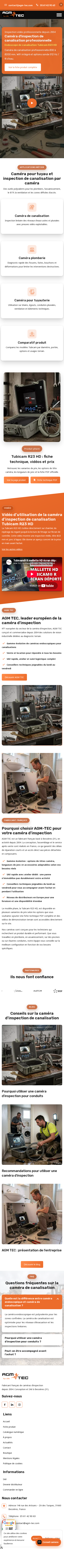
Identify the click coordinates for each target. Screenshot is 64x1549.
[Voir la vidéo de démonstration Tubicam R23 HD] (32, 103)
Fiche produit (9, 1426)
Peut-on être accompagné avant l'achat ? (25, 1352)
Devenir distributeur (12, 1484)
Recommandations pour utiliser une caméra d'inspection (29, 1173)
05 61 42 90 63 (47, 5)
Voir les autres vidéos (12, 549)
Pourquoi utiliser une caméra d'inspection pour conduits (24, 1093)
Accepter (37, 1538)
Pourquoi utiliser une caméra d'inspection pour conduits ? (23, 1339)
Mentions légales (11, 1458)
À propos (7, 1437)
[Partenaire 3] (36, 991)
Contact (7, 1447)
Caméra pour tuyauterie (32, 300)
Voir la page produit (16, 480)
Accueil (6, 1421)
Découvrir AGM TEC (14, 677)
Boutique (7, 1452)
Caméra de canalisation (32, 216)
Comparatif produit (32, 342)
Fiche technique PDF (47, 480)
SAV (5, 1479)
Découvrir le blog (32, 1264)
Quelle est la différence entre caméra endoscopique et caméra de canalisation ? (28, 1302)
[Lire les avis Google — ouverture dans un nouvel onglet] (9, 1526)
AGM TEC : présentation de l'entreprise (32, 1250)
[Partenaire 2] (16, 991)
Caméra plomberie (32, 258)
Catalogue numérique (13, 1432)
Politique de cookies (12, 1463)
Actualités (8, 1442)
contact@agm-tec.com (20, 5)
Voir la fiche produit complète (22, 67)
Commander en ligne (13, 1489)
